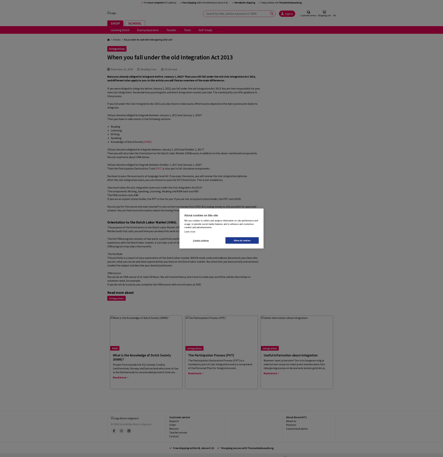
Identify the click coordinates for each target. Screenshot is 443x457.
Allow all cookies (242, 240)
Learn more (189, 231)
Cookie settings (201, 240)
